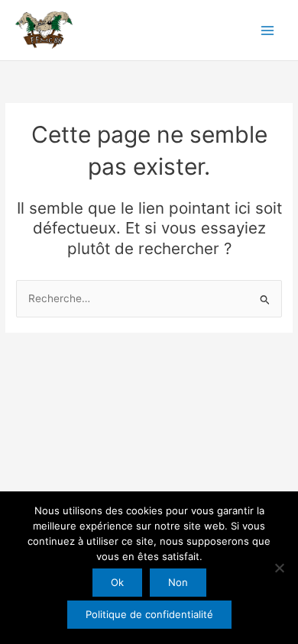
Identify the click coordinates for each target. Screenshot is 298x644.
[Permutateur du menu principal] (267, 30)
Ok (117, 582)
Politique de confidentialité (149, 614)
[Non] (279, 567)
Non (178, 582)
